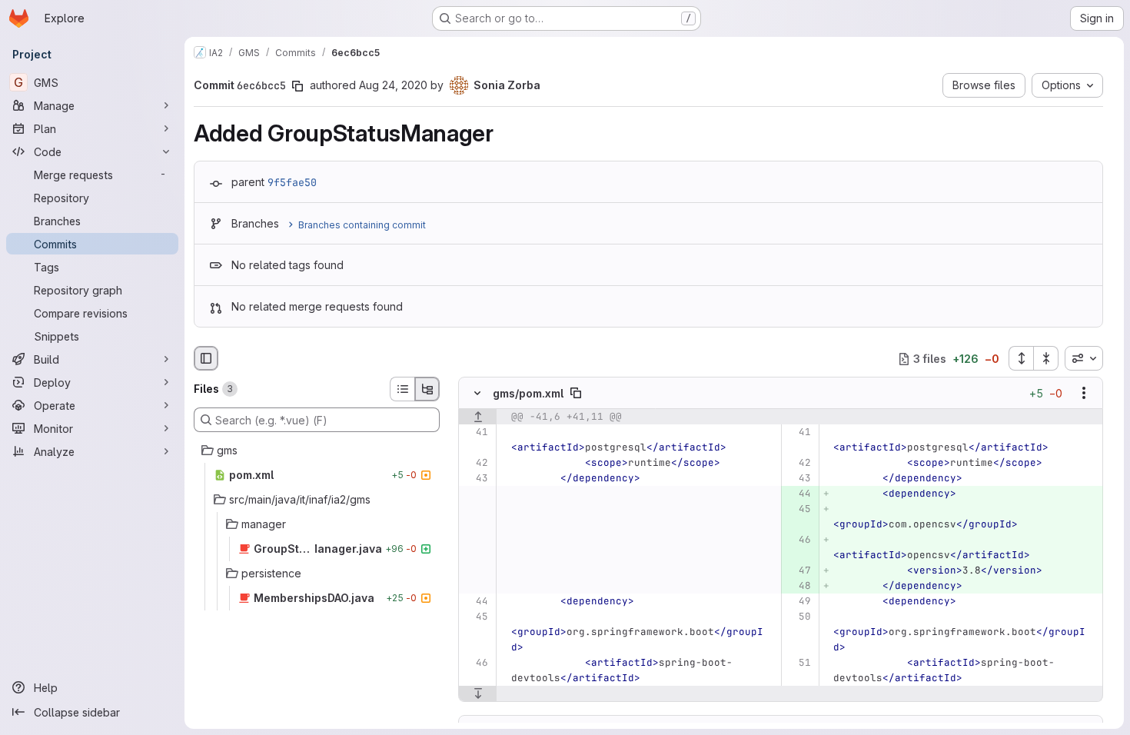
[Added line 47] (798, 571)
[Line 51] (798, 663)
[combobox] (1084, 358)
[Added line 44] (798, 494)
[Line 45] (475, 617)
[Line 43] (475, 479)
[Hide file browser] (206, 358)
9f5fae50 (292, 182)
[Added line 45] (798, 509)
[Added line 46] (798, 540)
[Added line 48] (798, 586)
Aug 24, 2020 (393, 84)
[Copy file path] (576, 393)
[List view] (402, 389)
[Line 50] (798, 617)
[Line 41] (475, 433)
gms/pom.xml (528, 393)
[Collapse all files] (1046, 358)
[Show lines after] (478, 694)
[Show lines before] (478, 417)
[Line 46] (475, 663)
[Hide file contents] (477, 393)
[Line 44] (475, 602)
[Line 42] (475, 463)
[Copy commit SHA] (297, 86)
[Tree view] (427, 389)
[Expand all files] (1021, 358)
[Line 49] (798, 602)
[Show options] (1084, 393)
